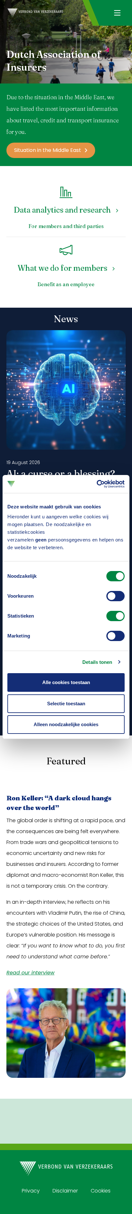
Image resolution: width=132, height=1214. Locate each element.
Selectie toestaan (66, 703)
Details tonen (97, 662)
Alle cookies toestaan (66, 682)
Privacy (31, 1190)
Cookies (101, 1190)
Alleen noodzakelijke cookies (66, 724)
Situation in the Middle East (47, 150)
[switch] (115, 596)
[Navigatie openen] (117, 13)
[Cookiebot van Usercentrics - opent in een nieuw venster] (97, 484)
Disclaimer (65, 1190)
